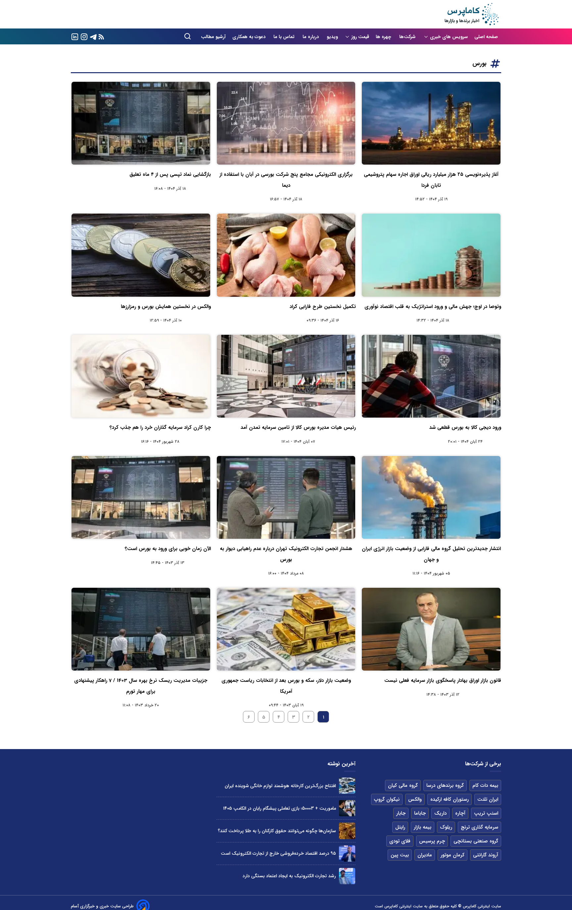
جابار (400, 813)
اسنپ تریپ (486, 813)
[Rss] (101, 36)
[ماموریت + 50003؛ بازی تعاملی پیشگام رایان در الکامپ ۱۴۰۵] (347, 808)
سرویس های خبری (449, 36)
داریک (440, 813)
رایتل (400, 827)
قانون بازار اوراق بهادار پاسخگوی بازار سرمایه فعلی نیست (442, 680)
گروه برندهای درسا (445, 785)
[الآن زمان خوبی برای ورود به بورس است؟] (141, 497)
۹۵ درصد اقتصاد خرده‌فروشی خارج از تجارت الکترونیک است (278, 853)
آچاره (460, 813)
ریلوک (446, 827)
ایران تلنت (487, 799)
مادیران (424, 855)
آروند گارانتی (485, 855)
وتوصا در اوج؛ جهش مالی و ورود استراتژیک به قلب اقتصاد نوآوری (432, 307)
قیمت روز (360, 36)
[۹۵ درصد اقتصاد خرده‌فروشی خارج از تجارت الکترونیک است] (347, 853)
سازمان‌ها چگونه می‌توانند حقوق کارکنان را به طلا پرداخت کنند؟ (277, 830)
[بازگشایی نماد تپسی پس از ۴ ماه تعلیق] (141, 123)
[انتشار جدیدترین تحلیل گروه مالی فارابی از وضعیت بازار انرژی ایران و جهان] (431, 497)
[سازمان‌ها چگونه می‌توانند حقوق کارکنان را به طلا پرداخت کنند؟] (347, 830)
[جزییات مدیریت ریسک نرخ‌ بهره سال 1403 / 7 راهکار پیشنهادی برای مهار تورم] (141, 629)
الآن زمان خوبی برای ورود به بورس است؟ (168, 549)
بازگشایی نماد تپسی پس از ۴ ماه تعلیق (170, 174)
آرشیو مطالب (213, 36)
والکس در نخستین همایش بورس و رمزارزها (166, 307)
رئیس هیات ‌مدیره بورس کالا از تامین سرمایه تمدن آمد (298, 427)
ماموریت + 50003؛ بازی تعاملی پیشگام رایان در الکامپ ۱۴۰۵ (279, 808)
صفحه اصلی (486, 36)
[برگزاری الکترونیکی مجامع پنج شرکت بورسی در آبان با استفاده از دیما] (286, 123)
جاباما (420, 813)
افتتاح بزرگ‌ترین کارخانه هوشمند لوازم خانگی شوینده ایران (280, 785)
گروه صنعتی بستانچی (475, 841)
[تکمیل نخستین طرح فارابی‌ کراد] (286, 255)
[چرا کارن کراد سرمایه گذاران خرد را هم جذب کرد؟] (141, 376)
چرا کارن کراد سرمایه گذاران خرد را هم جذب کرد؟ (160, 427)
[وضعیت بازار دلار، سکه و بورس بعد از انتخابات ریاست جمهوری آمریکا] (286, 629)
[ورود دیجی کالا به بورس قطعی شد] (431, 376)
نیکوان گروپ (387, 799)
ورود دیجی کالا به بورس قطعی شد (465, 427)
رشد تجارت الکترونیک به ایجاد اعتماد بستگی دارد (289, 876)
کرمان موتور (452, 855)
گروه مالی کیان (403, 785)
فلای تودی (399, 841)
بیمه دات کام (485, 785)
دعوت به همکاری (249, 36)
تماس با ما (284, 36)
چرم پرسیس (432, 841)
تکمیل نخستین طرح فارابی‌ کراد (323, 307)
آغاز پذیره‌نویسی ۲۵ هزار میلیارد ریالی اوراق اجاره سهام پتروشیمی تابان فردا (431, 180)
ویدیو (332, 36)
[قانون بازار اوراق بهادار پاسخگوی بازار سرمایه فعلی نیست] (431, 629)
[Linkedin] (75, 36)
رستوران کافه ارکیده (449, 799)
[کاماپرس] (471, 14)
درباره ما (311, 36)
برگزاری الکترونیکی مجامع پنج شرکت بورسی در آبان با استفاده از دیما (286, 180)
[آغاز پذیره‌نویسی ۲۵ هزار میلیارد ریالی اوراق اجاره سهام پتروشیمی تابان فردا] (431, 123)
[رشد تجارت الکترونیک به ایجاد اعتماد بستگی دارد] (347, 876)
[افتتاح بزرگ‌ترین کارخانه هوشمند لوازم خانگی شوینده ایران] (347, 785)
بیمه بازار (422, 827)
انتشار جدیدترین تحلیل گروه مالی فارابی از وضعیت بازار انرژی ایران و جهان (431, 554)
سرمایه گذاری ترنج (479, 827)
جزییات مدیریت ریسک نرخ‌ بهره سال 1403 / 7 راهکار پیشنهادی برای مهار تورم (140, 686)
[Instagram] (84, 36)
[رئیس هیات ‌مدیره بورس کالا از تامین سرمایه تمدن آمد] (286, 376)
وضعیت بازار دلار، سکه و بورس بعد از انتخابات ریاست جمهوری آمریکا (286, 686)
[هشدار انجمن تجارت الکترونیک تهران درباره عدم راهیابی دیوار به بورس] (286, 497)
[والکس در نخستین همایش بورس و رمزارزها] (141, 255)
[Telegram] (93, 36)
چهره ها (384, 36)
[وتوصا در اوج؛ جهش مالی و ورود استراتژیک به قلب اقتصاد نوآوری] (431, 255)
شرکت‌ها (408, 36)
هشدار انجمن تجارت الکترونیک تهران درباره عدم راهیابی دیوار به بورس (286, 554)
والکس (415, 799)
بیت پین (400, 855)
